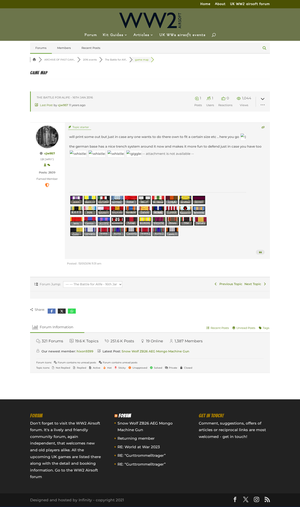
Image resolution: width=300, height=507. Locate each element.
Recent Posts (90, 48)
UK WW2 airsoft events (182, 35)
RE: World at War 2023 (138, 447)
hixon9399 (85, 351)
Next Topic (253, 284)
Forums (41, 48)
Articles (141, 35)
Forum (91, 35)
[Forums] (34, 59)
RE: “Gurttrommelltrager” (141, 455)
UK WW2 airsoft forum (250, 4)
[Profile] (45, 165)
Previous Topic (230, 284)
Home (205, 4)
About (220, 4)
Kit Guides (113, 35)
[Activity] (48, 165)
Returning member (136, 438)
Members (64, 48)
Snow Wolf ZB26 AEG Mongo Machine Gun (155, 351)
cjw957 (63, 105)
